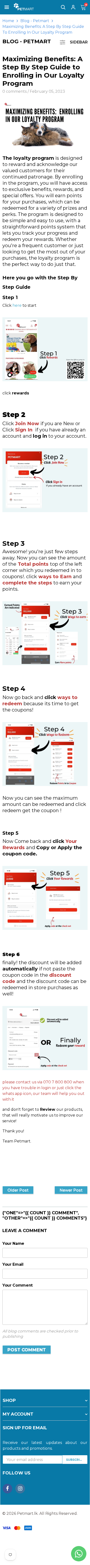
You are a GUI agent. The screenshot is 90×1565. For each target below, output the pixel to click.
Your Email (13, 1264)
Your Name (13, 1243)
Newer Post (71, 1190)
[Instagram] (20, 1488)
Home (8, 20)
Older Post (18, 1190)
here (17, 305)
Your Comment (17, 1285)
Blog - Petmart (34, 20)
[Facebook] (7, 1488)
